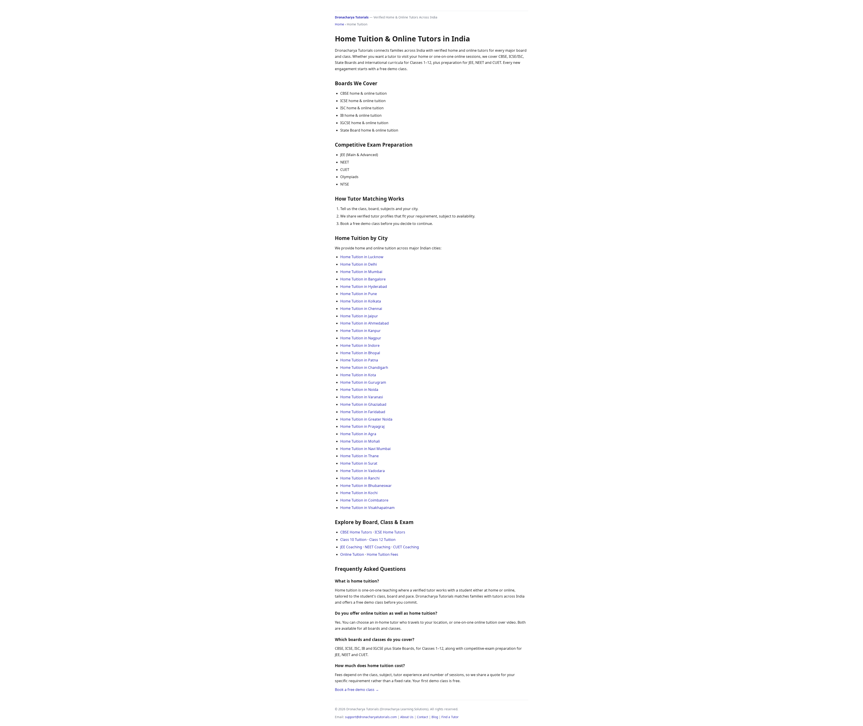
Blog (435, 717)
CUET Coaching (406, 546)
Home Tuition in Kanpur (360, 330)
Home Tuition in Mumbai (361, 271)
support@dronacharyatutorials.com (371, 717)
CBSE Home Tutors (356, 532)
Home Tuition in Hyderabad (363, 286)
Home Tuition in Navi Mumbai (365, 448)
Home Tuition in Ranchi (360, 478)
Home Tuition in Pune (358, 293)
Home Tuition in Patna (359, 360)
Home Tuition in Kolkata (360, 301)
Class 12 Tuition (382, 539)
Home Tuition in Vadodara (362, 470)
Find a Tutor (450, 717)
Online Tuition (352, 554)
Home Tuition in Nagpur (360, 338)
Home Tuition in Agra (358, 433)
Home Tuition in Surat (358, 463)
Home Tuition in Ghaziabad (363, 404)
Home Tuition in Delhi (358, 264)
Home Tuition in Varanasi (361, 396)
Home (339, 24)
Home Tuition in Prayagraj (362, 426)
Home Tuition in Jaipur (359, 316)
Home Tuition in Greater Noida (366, 419)
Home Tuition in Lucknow (361, 256)
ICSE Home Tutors (390, 532)
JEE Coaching (351, 546)
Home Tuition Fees (382, 554)
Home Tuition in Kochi (359, 492)
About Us (407, 717)
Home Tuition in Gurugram (363, 382)
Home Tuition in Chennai (361, 308)
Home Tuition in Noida (359, 389)
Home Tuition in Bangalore (363, 279)
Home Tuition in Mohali (360, 441)
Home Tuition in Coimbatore (364, 500)
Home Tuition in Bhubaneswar (366, 485)
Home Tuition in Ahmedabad (364, 323)
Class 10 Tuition (353, 539)
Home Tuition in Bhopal (360, 352)
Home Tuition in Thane (359, 455)
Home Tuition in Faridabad (362, 411)
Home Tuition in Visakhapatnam (367, 507)
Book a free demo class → (357, 689)
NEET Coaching (377, 546)
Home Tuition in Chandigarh (364, 367)
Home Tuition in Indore (360, 345)
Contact (422, 717)
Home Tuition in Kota (358, 374)
